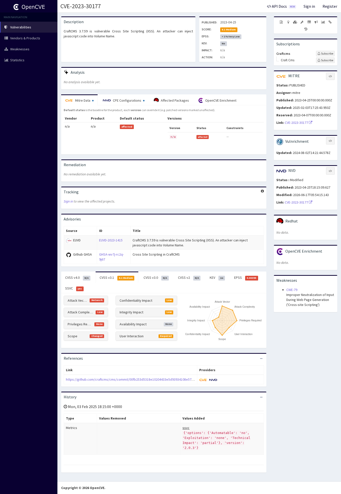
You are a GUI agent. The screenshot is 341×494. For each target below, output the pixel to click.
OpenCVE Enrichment (220, 100)
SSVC (73, 288)
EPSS (245, 277)
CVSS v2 (188, 277)
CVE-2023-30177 (80, 6)
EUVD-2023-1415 (111, 240)
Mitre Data (82, 100)
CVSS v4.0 (77, 277)
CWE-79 (291, 289)
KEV (216, 277)
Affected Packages (174, 100)
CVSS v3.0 (155, 277)
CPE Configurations (127, 100)
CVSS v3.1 (116, 277)
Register (330, 6)
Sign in (309, 6)
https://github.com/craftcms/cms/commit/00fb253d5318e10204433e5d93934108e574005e (133, 379)
